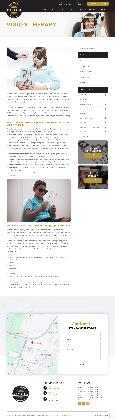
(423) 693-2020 (55, 394)
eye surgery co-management (90, 127)
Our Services (84, 66)
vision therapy (85, 95)
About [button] (52, 9)
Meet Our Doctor (86, 72)
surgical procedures (87, 118)
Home (44, 9)
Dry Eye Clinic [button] (75, 9)
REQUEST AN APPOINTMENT (99, 4)
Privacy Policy (62, 415)
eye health (83, 113)
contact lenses (85, 104)
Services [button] (62, 9)
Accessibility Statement (50, 415)
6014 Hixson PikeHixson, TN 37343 (54, 388)
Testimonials (84, 77)
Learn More (93, 155)
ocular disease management (90, 132)
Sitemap (69, 415)
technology (84, 136)
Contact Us (104, 9)
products (83, 123)
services (83, 100)
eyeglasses (84, 109)
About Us (83, 60)
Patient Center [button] (90, 9)
